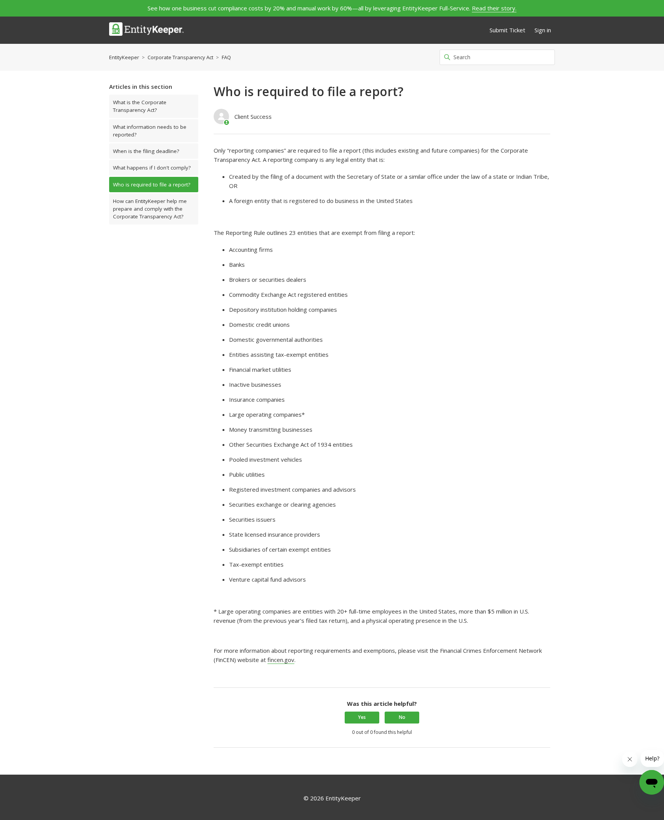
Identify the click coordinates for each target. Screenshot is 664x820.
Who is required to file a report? (151, 184)
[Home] (146, 30)
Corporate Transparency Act (180, 57)
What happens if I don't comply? (152, 167)
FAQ (226, 57)
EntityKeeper (124, 57)
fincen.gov (280, 660)
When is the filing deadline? (146, 151)
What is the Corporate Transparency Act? (139, 106)
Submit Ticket (507, 30)
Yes (362, 717)
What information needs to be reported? (149, 130)
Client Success (253, 116)
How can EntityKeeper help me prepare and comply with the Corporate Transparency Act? (150, 209)
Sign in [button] (543, 30)
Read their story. (494, 8)
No (402, 717)
